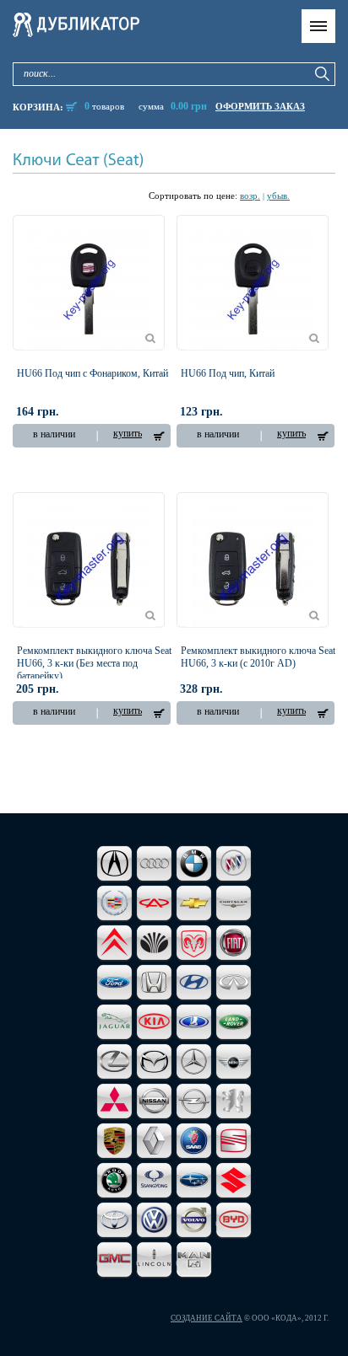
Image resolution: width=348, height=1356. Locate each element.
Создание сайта (206, 1318)
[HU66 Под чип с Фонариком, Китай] (89, 289)
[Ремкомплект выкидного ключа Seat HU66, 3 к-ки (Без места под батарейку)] (89, 566)
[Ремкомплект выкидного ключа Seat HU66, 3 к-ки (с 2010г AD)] (253, 566)
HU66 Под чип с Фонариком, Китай (92, 373)
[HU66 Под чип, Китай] (253, 289)
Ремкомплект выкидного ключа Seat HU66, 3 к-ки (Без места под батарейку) (94, 663)
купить (127, 433)
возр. (250, 195)
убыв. (278, 195)
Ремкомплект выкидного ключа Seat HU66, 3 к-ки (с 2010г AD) (258, 657)
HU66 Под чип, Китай (228, 373)
